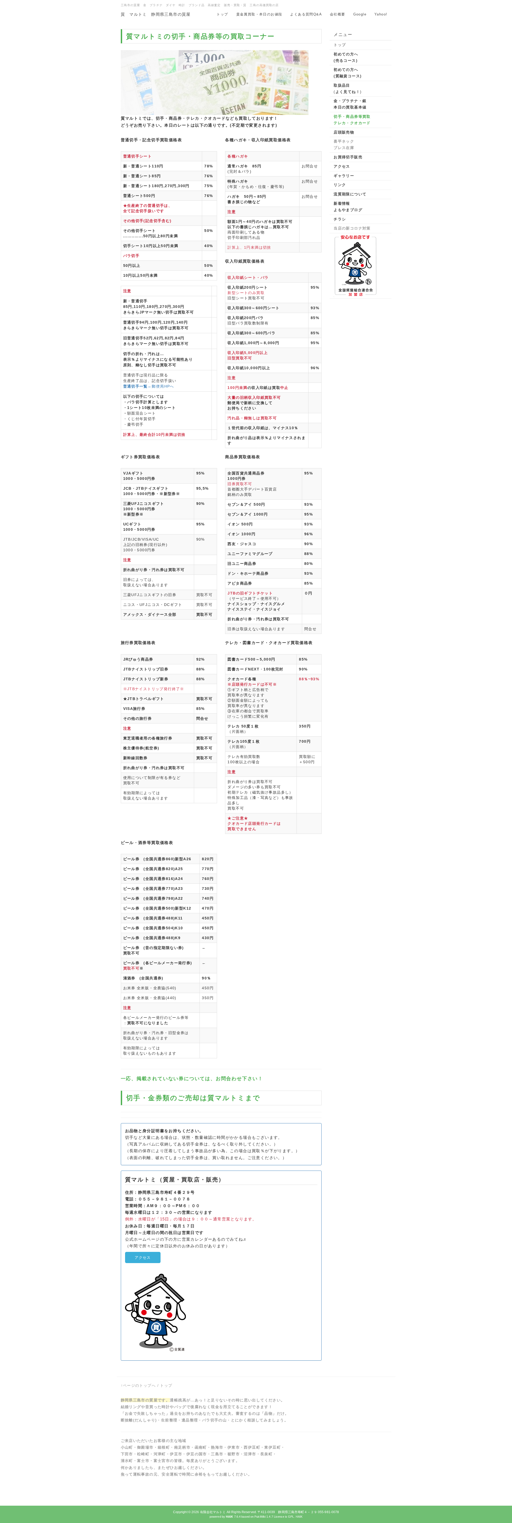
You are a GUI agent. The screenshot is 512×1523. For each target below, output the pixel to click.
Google (359, 14)
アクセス (143, 1257)
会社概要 (337, 14)
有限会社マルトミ (213, 1512)
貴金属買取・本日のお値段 (259, 14)
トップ (222, 14)
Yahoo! (380, 14)
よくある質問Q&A (306, 14)
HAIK (299, 1516)
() (348, 88)
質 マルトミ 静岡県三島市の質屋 (156, 14)
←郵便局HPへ (148, 386)
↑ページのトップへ (138, 1385)
